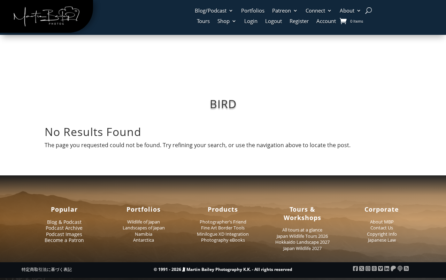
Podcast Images (64, 234)
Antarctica (143, 240)
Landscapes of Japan (144, 228)
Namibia (143, 234)
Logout (273, 21)
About (347, 11)
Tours (203, 21)
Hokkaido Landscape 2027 (302, 242)
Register (299, 21)
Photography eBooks (223, 240)
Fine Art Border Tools (223, 228)
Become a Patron (64, 240)
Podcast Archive (64, 228)
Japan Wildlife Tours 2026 (302, 236)
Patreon (281, 11)
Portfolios (252, 11)
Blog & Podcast (64, 222)
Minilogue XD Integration (223, 234)
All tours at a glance (302, 230)
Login (250, 21)
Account (326, 21)
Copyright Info (382, 234)
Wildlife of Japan (143, 222)
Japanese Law (382, 240)
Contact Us (381, 228)
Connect (315, 11)
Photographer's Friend (223, 222)
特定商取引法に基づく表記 (47, 269)
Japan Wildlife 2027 (302, 248)
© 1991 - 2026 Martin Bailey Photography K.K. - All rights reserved (223, 269)
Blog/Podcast (210, 11)
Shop (223, 21)
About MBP (382, 222)
